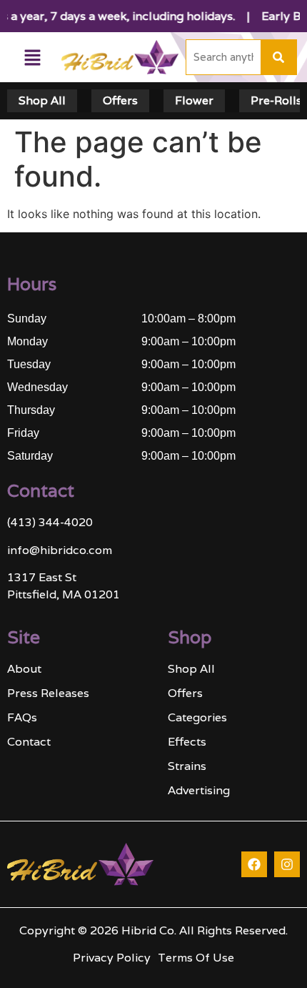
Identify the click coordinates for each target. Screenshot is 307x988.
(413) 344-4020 (50, 522)
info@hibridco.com (59, 550)
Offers (120, 100)
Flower (194, 100)
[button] (32, 57)
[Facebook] (254, 864)
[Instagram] (287, 864)
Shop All (42, 100)
